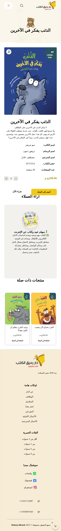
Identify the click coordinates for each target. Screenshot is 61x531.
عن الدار (29, 392)
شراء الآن (17, 191)
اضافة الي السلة (43, 341)
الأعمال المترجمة (29, 421)
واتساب (28, 473)
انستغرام (28, 487)
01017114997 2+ (26, 501)
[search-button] (21, 5)
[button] (8, 51)
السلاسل (29, 401)
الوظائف (29, 397)
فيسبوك (28, 480)
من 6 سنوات (29, 449)
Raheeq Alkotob (18, 525)
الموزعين (29, 411)
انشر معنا (29, 406)
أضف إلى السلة (44, 192)
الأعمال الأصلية (29, 416)
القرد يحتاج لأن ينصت (44, 327)
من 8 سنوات (29, 454)
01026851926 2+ (26, 512)
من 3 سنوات (29, 444)
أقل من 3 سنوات (29, 439)
